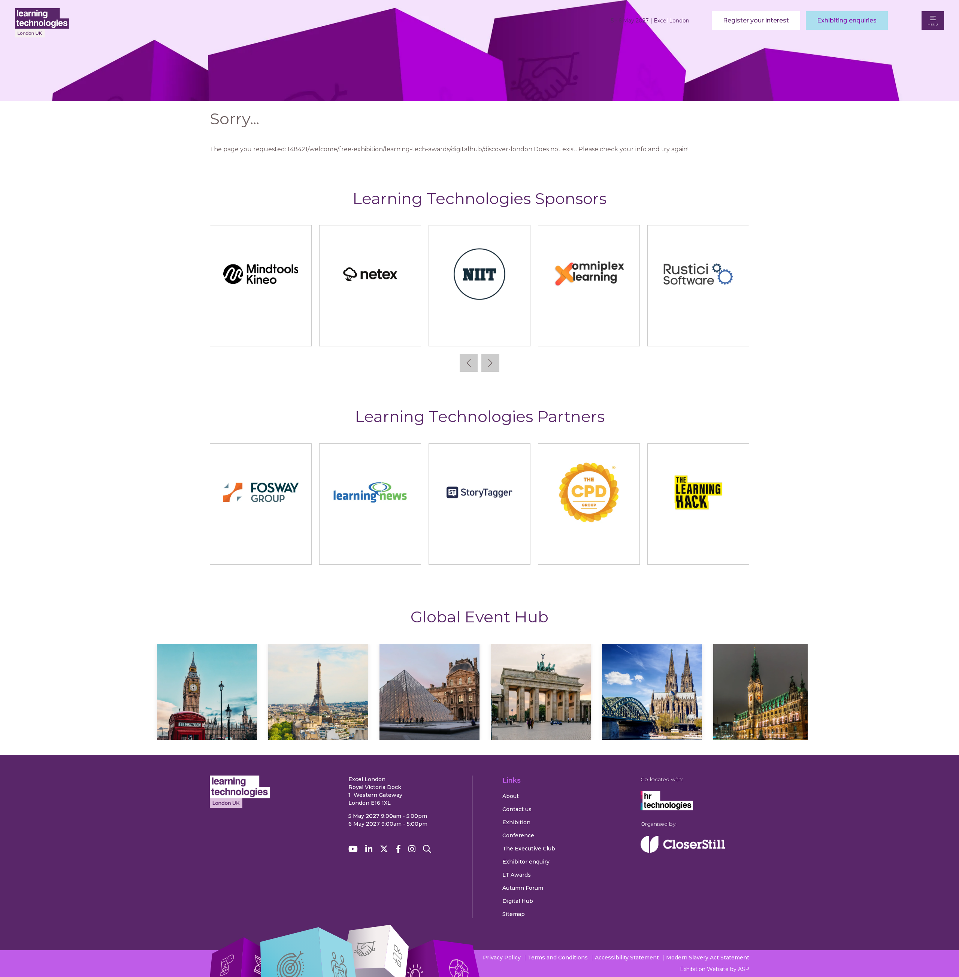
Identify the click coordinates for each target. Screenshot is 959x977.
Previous (469, 363)
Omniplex (589, 333)
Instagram (411, 849)
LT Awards (516, 874)
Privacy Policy (502, 957)
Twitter (384, 849)
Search (427, 849)
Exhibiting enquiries (847, 20)
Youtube (353, 849)
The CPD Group (588, 551)
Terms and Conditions (558, 957)
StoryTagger (479, 551)
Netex (370, 333)
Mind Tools (260, 333)
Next (490, 363)
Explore (207, 714)
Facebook (398, 849)
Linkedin (368, 849)
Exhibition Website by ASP (714, 969)
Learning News (370, 551)
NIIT (479, 333)
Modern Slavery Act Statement (707, 957)
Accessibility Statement (627, 957)
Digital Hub (517, 901)
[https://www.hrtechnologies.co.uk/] (667, 808)
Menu (933, 24)
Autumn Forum (522, 888)
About (510, 796)
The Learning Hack (698, 551)
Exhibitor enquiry (526, 861)
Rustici (698, 333)
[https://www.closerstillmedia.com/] (683, 850)
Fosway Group (261, 551)
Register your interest (756, 20)
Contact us (517, 809)
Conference (518, 835)
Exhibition (516, 822)
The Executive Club (528, 848)
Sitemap (513, 914)
